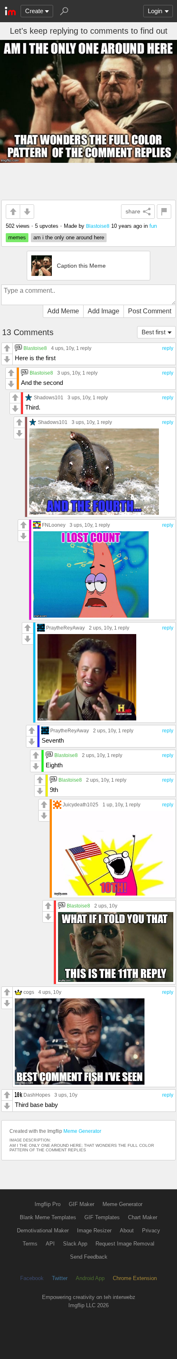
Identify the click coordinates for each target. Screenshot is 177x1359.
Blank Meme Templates (48, 1217)
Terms (30, 1244)
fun (153, 226)
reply (167, 348)
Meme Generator (82, 1131)
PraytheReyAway (65, 627)
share (133, 211)
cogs (28, 992)
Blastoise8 (97, 226)
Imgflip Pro (48, 1204)
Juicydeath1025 (80, 804)
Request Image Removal (124, 1244)
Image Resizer (94, 1230)
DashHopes (36, 1094)
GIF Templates (102, 1217)
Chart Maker (142, 1217)
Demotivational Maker (43, 1230)
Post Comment (149, 311)
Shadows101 (48, 397)
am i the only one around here (68, 237)
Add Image (103, 311)
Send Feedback (88, 1257)
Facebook (32, 1278)
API (50, 1244)
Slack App (75, 1244)
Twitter (60, 1278)
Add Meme (63, 311)
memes (17, 237)
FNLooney (53, 525)
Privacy (151, 1230)
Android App (90, 1278)
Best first (153, 332)
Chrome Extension (135, 1278)
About (127, 1230)
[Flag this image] (164, 211)
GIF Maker (81, 1204)
